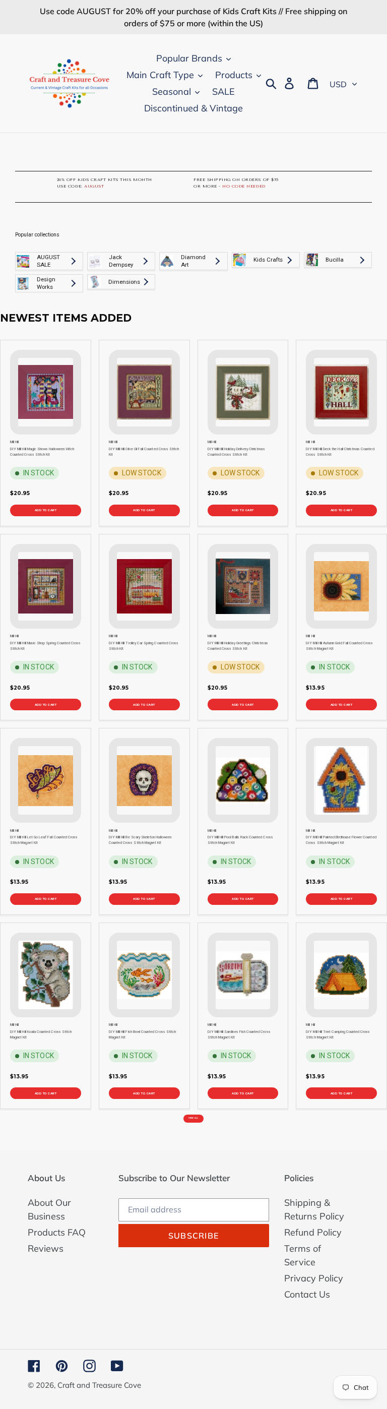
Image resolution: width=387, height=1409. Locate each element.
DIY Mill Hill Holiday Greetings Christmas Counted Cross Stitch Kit (238, 646)
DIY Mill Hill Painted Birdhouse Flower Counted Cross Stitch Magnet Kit (341, 840)
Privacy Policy (313, 1278)
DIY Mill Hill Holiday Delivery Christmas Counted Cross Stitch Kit (236, 452)
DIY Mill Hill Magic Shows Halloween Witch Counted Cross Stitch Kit (42, 452)
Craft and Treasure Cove (99, 1385)
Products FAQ (57, 1232)
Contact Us (307, 1294)
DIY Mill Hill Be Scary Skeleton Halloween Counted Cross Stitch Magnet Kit (140, 840)
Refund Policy (313, 1232)
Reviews (45, 1248)
